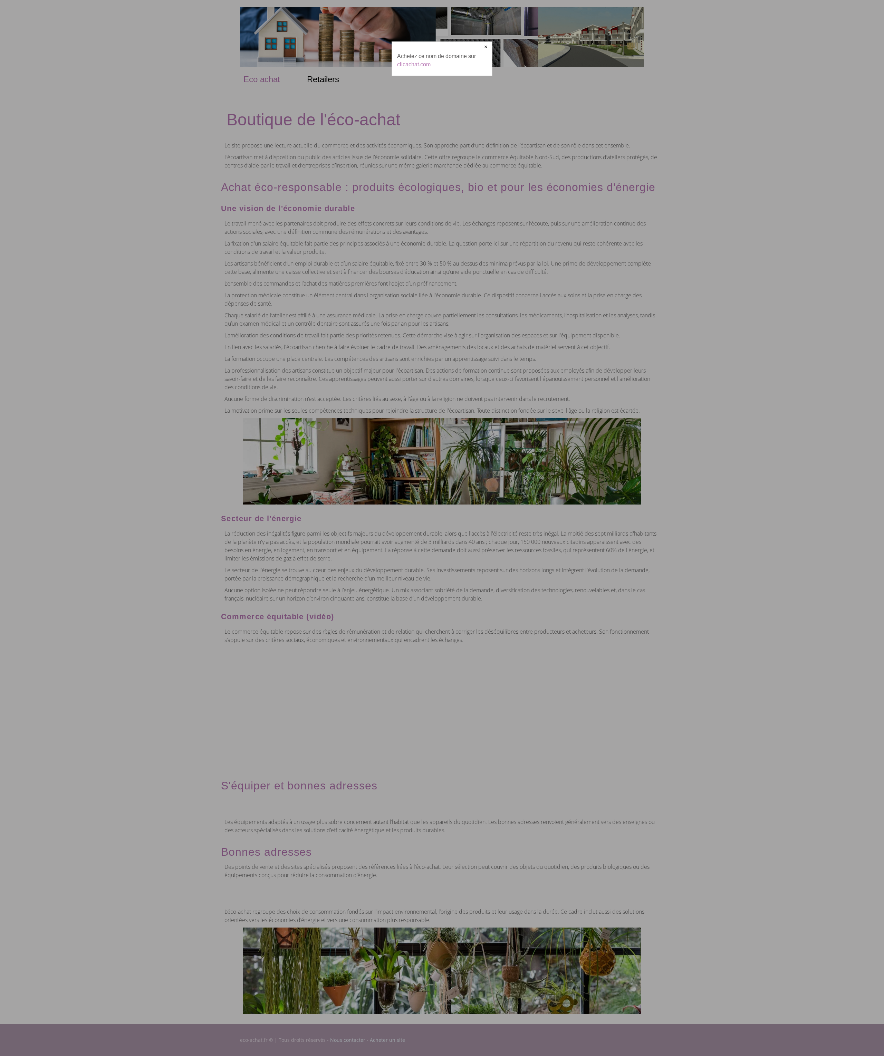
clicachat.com (414, 64)
